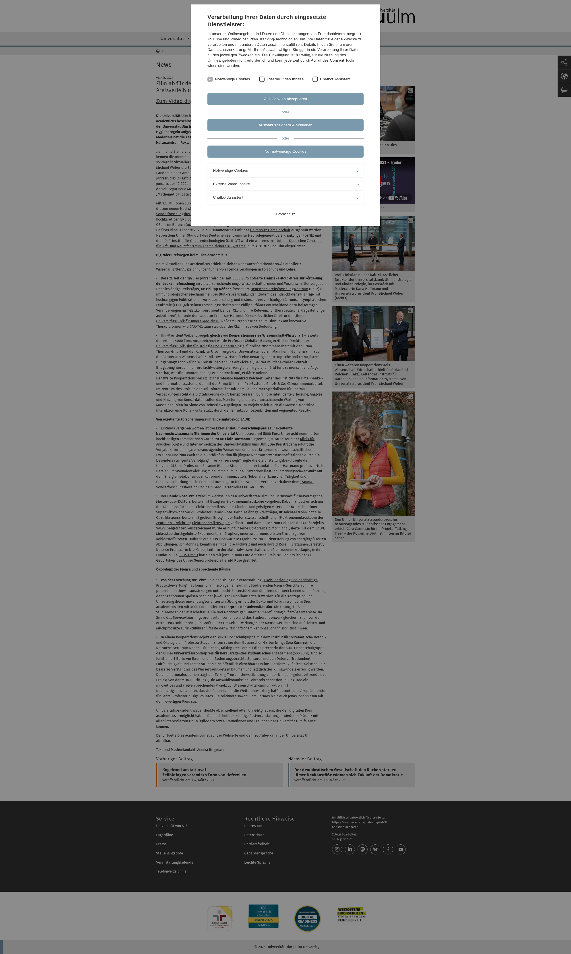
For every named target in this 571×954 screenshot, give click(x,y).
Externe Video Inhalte (285, 79)
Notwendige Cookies (232, 79)
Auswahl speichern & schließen (285, 125)
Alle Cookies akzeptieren (285, 99)
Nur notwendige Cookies (285, 151)
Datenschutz (285, 214)
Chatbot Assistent (335, 79)
